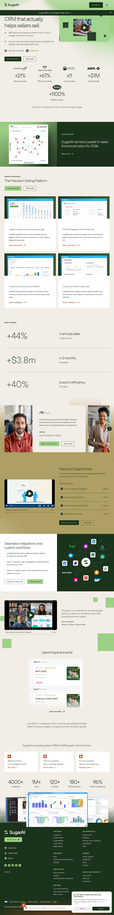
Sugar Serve (57, 843)
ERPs (84, 846)
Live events (86, 875)
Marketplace (58, 846)
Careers (85, 865)
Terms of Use (33, 902)
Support (56, 875)
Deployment (87, 835)
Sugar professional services (63, 878)
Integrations (86, 843)
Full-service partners (60, 888)
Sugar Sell (57, 835)
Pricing (10, 858)
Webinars (85, 878)
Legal (55, 902)
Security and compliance (91, 840)
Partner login (58, 894)
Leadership (86, 859)
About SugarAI (87, 856)
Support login (13, 853)
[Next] (109, 429)
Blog (55, 856)
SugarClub (86, 881)
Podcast (56, 862)
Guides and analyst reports (63, 859)
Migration (85, 838)
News (84, 862)
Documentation (59, 872)
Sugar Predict (58, 838)
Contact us (12, 848)
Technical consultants (61, 891)
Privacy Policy (45, 902)
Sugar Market (58, 840)
